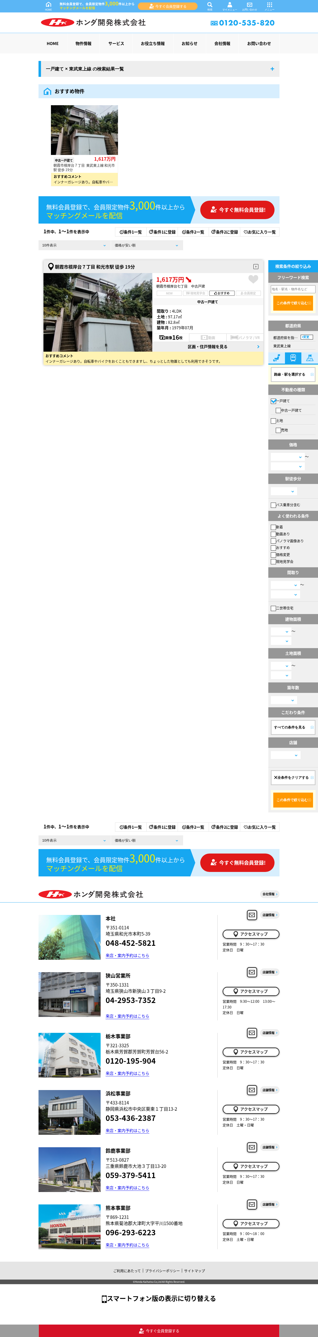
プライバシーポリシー (162, 1270)
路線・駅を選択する (289, 374)
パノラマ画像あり (290, 540)
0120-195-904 (131, 1060)
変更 (306, 337)
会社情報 (222, 43)
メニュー (270, 9)
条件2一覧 (195, 232)
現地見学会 (284, 561)
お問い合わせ (249, 9)
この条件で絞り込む (292, 303)
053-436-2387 (131, 1117)
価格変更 (283, 554)
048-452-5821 (131, 942)
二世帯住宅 (284, 607)
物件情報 (83, 43)
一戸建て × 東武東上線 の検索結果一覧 (85, 68)
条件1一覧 (133, 232)
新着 (279, 526)
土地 (279, 420)
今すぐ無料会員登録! (242, 209)
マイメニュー (229, 9)
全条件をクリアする (293, 777)
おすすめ (283, 547)
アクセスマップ (254, 934)
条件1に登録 (165, 232)
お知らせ (190, 43)
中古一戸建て (291, 410)
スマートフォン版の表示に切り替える (161, 1298)
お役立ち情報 (153, 43)
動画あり (283, 533)
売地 (284, 429)
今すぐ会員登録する (171, 6)
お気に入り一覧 (262, 232)
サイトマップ (194, 1270)
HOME (48, 9)
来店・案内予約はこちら (127, 955)
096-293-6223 (131, 1232)
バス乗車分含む (288, 504)
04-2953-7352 (131, 999)
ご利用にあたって (127, 1270)
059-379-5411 (131, 1174)
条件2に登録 (227, 232)
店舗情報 (269, 915)
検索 (209, 9)
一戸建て (283, 400)
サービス (116, 43)
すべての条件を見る (289, 727)
